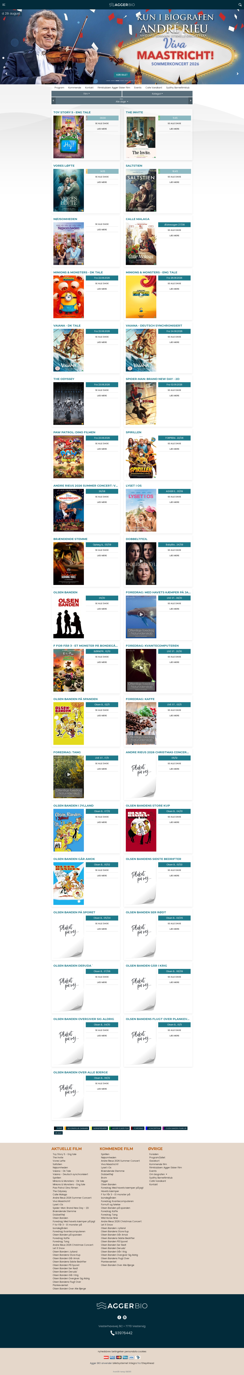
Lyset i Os (58, 1204)
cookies (142, 1351)
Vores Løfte (59, 1160)
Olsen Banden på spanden (67, 1234)
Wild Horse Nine (109, 1218)
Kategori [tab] (156, 93)
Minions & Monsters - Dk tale (68, 1181)
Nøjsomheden (60, 1167)
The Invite (58, 1157)
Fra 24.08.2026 (174, 331)
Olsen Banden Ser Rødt (65, 1268)
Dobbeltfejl (59, 1214)
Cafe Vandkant (154, 87)
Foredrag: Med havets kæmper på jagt (74, 1221)
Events (137, 87)
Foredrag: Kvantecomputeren (69, 1231)
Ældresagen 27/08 (174, 224)
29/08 (102, 491)
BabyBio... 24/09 (174, 544)
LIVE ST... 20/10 (174, 651)
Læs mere (102, 128)
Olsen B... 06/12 (102, 1078)
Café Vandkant (157, 1181)
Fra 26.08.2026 (174, 277)
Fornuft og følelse (110, 1204)
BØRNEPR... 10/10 (102, 651)
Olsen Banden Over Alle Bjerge (69, 1288)
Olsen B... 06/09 (174, 971)
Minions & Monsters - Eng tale (69, 1184)
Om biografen (157, 1174)
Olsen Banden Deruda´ (65, 1271)
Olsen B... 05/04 (102, 918)
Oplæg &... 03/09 (102, 544)
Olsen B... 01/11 (174, 1024)
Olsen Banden (60, 1218)
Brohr (104, 1177)
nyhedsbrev (104, 1351)
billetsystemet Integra (125, 1363)
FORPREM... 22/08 (174, 437)
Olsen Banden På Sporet (66, 1265)
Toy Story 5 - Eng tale (64, 1154)
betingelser (118, 1351)
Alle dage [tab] (121, 100)
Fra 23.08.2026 (102, 384)
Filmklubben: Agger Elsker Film (114, 87)
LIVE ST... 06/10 (174, 598)
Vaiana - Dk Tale (62, 1171)
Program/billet (157, 1157)
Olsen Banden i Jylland (65, 1251)
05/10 (102, 598)
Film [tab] (85, 93)
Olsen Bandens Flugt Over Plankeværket (67, 1283)
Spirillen (57, 1177)
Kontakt (89, 87)
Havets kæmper (110, 1191)
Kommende (74, 87)
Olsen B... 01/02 (102, 864)
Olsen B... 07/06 (102, 971)
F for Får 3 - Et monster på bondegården (67, 1226)
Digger (104, 1181)
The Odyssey (60, 1191)
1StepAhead (147, 1363)
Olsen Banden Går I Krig (65, 1275)
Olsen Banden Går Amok (66, 1258)
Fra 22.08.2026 (102, 277)
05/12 (174, 757)
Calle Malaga (60, 1194)
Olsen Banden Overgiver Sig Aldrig (71, 1278)
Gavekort (154, 1160)
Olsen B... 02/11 (102, 704)
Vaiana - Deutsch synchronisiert (70, 1174)
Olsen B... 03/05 (174, 918)
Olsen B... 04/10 (102, 1024)
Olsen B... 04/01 (174, 811)
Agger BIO (115, 4)
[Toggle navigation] (240, 4)
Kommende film (158, 1164)
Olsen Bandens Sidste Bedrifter (69, 1261)
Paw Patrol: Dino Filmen (65, 1187)
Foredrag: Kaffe (61, 1238)
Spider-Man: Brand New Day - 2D (71, 1207)
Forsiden (153, 1154)
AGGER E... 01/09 (174, 491)
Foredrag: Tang (61, 1241)
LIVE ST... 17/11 (102, 757)
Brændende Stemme (64, 1211)
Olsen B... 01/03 (174, 864)
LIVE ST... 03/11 (174, 704)
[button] (6, 73)
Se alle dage (102, 123)
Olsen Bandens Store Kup (66, 1254)
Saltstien (57, 1164)
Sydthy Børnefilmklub (177, 87)
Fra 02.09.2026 (174, 384)
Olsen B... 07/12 (102, 811)
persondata (131, 1351)
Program (59, 87)
